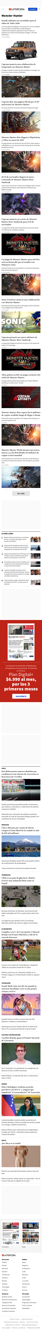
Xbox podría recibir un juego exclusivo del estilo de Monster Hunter (21, 376)
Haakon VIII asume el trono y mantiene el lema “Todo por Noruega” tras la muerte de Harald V (16, 539)
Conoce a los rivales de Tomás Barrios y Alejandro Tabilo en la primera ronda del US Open (20, 966)
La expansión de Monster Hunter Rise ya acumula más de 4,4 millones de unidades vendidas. (20, 229)
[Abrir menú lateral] (3, 9)
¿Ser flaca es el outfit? (11, 1143)
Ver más (21, 493)
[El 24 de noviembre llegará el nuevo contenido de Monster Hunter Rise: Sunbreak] (21, 204)
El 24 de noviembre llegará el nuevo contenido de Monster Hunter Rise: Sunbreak (18, 179)
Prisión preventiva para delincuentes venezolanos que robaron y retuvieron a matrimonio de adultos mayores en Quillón (20, 806)
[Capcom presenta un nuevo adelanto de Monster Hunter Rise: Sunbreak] (21, 359)
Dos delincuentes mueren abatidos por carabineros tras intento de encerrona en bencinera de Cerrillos (17, 564)
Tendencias (6, 875)
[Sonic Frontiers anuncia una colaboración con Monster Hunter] (21, 322)
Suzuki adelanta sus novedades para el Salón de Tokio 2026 (19, 22)
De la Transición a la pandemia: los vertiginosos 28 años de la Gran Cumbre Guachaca (20, 1069)
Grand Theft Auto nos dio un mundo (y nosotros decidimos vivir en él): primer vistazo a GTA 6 (19, 989)
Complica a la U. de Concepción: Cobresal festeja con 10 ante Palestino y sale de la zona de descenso (20, 934)
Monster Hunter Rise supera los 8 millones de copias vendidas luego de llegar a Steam (21, 414)
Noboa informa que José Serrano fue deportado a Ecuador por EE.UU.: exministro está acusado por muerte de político (20, 1132)
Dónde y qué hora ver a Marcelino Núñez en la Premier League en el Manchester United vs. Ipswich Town (21, 974)
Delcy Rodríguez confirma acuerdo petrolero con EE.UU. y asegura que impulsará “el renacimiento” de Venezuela (21, 1089)
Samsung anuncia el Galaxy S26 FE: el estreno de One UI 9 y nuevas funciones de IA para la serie (19, 1027)
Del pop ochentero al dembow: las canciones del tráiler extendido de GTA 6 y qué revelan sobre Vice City (20, 913)
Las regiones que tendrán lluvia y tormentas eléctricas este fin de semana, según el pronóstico (20, 922)
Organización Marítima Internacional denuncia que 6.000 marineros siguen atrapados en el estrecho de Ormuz (16, 547)
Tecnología (6, 983)
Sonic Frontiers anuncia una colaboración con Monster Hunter (21, 301)
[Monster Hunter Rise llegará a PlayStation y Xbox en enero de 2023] (21, 162)
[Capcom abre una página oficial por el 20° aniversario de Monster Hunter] (21, 122)
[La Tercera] (11, 1245)
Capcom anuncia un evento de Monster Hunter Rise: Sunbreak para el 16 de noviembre (19, 222)
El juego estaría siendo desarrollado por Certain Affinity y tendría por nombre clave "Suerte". (20, 382)
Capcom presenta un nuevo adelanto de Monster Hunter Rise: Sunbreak (19, 338)
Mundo (4, 1084)
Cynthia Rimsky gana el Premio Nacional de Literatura (20, 1039)
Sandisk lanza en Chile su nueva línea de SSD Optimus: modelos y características (18, 1020)
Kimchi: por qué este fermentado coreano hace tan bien (20, 1172)
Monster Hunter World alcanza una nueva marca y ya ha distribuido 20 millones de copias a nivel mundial (20, 452)
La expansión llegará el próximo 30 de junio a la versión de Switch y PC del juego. (20, 344)
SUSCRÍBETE (21, 696)
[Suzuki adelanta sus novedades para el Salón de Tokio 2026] (21, 49)
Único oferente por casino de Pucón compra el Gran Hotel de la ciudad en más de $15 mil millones (20, 830)
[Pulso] (30, 1245)
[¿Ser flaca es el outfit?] (21, 1156)
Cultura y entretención (11, 1035)
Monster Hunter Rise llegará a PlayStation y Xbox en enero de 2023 (21, 139)
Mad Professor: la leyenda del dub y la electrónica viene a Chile (20, 1077)
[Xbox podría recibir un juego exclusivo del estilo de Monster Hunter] (21, 397)
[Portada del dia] (21, 659)
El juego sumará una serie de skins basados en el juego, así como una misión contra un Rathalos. (21, 71)
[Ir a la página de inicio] (17, 9)
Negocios (5, 825)
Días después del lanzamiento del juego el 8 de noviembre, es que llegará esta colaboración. (21, 307)
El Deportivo (7, 929)
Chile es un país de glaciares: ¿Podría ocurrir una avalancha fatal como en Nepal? (18, 880)
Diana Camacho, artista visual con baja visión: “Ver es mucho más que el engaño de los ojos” (21, 1179)
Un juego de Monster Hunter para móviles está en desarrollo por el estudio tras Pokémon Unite (21, 262)
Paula (4, 1140)
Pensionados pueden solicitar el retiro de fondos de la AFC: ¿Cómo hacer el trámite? (16, 582)
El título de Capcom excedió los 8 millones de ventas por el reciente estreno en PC (20, 419)
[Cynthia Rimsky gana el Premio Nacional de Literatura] (21, 1053)
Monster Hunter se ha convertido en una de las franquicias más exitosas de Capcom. (20, 269)
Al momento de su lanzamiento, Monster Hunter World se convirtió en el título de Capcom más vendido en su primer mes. (20, 461)
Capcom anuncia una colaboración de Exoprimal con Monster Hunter (19, 65)
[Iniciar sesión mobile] (39, 9)
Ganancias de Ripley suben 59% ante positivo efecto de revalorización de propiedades (21, 862)
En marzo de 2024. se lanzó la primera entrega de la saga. (20, 108)
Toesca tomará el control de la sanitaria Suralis (19, 868)
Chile (4, 768)
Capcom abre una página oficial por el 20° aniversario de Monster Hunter (20, 103)
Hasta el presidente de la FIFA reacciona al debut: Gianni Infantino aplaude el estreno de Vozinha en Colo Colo (17, 556)
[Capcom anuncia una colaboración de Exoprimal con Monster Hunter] (21, 86)
